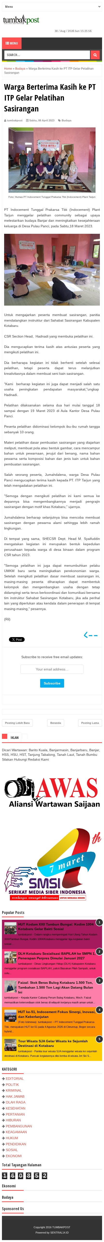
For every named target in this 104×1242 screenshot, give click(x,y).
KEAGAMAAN (16, 1132)
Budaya (66, 120)
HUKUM (12, 1138)
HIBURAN (13, 1120)
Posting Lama (90, 722)
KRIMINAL (14, 1090)
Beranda (55, 722)
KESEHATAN (15, 1108)
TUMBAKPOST (61, 1227)
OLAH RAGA (15, 1102)
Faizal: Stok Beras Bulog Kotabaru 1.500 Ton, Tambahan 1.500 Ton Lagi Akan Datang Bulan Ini (55, 987)
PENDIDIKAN (16, 1144)
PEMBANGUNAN (19, 1126)
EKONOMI (14, 1156)
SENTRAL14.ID (59, 1232)
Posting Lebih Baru (17, 722)
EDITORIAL (15, 1078)
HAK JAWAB (15, 1096)
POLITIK (12, 1085)
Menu (13, 43)
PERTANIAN (15, 1114)
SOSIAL (12, 1150)
